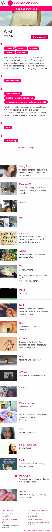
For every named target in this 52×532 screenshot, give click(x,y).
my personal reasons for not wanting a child (26, 102)
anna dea (24, 233)
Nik (20, 217)
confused (21, 52)
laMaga (23, 372)
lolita (21, 429)
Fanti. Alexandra (28, 444)
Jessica (23, 202)
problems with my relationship (19, 97)
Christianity (11, 140)
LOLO (22, 356)
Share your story (40, 36)
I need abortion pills (26, 8)
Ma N (22, 460)
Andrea (23, 338)
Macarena (24, 475)
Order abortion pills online (39, 510)
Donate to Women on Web (11, 520)
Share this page (27, 147)
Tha (21, 266)
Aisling (22, 250)
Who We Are (7, 510)
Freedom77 (25, 184)
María (22, 289)
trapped (21, 48)
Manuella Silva (27, 403)
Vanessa (23, 387)
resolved (33, 48)
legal (8, 127)
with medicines (12, 80)
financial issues (13, 93)
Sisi (21, 323)
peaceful (10, 48)
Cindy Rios (25, 166)
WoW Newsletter (35, 519)
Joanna (23, 491)
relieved (9, 52)
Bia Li (22, 305)
